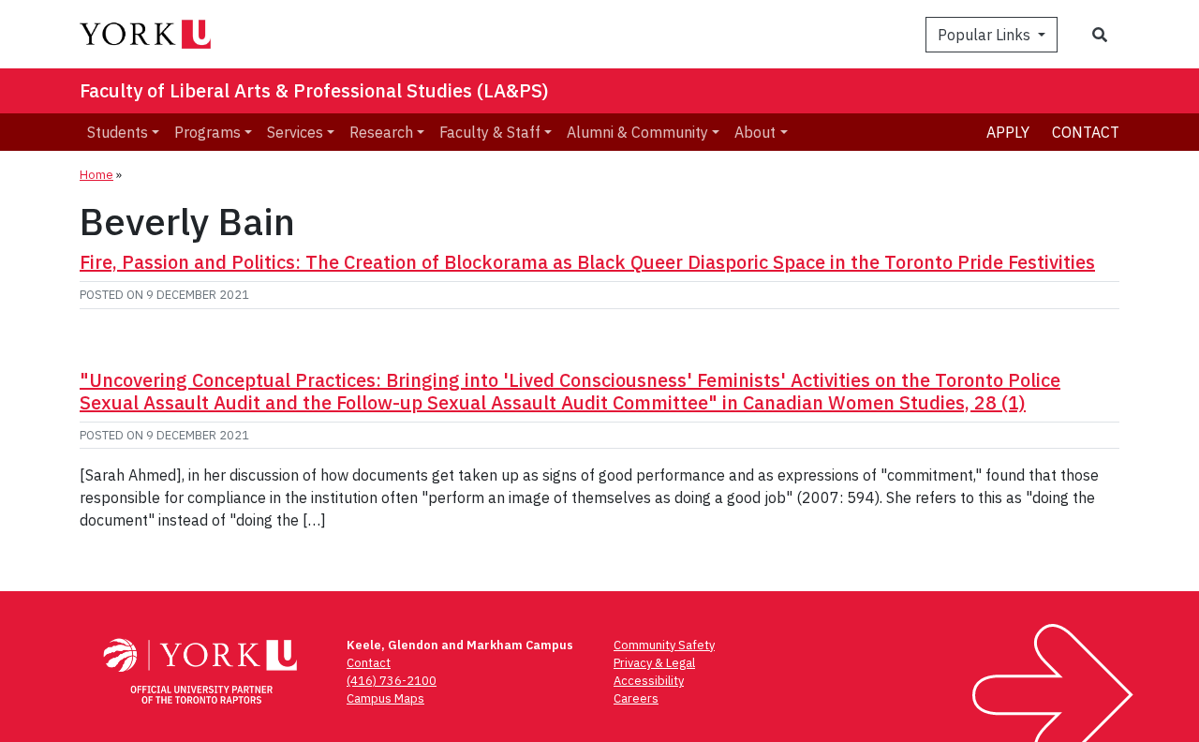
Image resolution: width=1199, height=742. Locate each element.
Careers (636, 698)
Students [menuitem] (117, 132)
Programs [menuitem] (207, 132)
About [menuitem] (755, 132)
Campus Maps (385, 698)
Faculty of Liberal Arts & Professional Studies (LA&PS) (314, 90)
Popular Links (986, 34)
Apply (1007, 132)
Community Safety (664, 645)
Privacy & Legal (654, 663)
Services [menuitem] (295, 132)
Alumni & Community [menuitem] (637, 132)
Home (96, 175)
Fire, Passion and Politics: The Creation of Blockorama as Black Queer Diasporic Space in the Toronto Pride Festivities (587, 262)
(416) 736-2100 (392, 681)
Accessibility (649, 681)
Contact (1085, 132)
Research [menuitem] (381, 132)
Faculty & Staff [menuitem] (489, 132)
